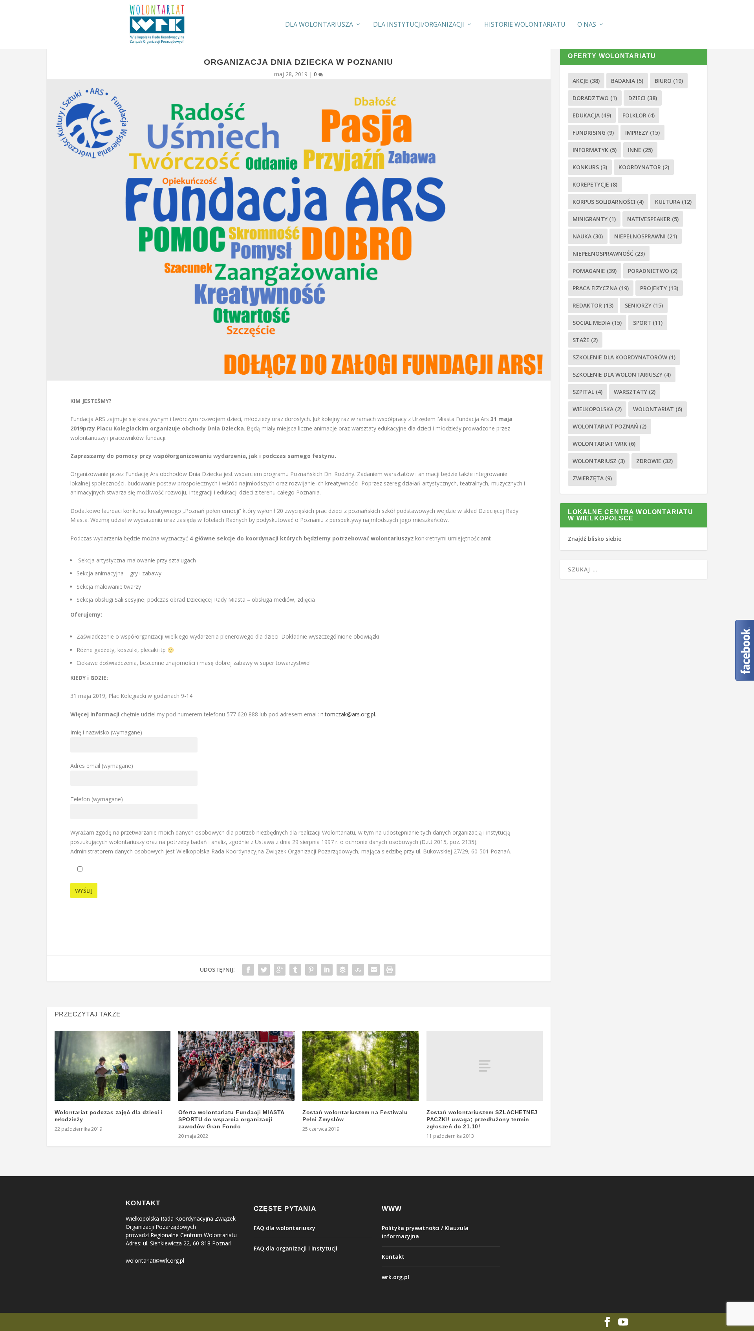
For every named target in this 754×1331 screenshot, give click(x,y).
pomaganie (595, 271)
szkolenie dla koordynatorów (624, 357)
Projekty (659, 288)
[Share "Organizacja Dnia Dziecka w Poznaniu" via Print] (389, 970)
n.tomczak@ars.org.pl (347, 714)
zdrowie (654, 461)
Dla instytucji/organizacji (418, 25)
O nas (586, 25)
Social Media (597, 322)
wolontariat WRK (604, 443)
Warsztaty (634, 391)
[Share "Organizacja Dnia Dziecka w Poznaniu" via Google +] (279, 970)
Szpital (587, 391)
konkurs (590, 167)
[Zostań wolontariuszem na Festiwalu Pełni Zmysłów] (360, 1066)
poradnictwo (652, 271)
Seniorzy (644, 305)
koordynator (644, 167)
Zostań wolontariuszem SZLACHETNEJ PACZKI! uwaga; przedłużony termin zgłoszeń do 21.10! (482, 1119)
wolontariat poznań (609, 426)
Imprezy (642, 132)
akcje (586, 80)
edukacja (592, 115)
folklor (638, 115)
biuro (669, 80)
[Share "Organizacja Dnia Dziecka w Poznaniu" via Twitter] (264, 970)
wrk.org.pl (395, 1277)
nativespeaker (653, 219)
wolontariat (657, 409)
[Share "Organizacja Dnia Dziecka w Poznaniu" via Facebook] (248, 970)
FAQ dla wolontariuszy (284, 1228)
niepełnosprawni (645, 236)
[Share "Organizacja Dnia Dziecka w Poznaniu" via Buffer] (342, 970)
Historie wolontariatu (525, 25)
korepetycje (595, 184)
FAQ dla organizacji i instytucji (295, 1248)
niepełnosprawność (609, 253)
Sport (647, 322)
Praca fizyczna (601, 288)
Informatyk (595, 150)
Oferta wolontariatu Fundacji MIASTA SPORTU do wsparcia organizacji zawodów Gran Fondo (231, 1119)
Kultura (673, 201)
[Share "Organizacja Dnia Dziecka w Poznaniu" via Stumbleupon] (358, 970)
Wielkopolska (597, 409)
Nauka (588, 236)
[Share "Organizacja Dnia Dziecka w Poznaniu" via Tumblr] (295, 970)
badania (627, 80)
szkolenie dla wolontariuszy (622, 374)
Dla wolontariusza (319, 25)
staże (585, 340)
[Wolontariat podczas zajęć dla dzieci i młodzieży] (113, 1066)
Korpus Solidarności (608, 201)
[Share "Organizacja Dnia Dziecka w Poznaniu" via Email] (374, 970)
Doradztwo (595, 98)
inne (640, 150)
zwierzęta (592, 478)
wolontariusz (599, 461)
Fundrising (593, 132)
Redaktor (593, 305)
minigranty (594, 219)
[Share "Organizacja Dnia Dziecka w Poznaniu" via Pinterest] (311, 970)
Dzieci (642, 98)
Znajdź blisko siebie (594, 538)
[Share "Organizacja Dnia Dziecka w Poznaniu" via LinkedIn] (327, 970)
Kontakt (393, 1256)
